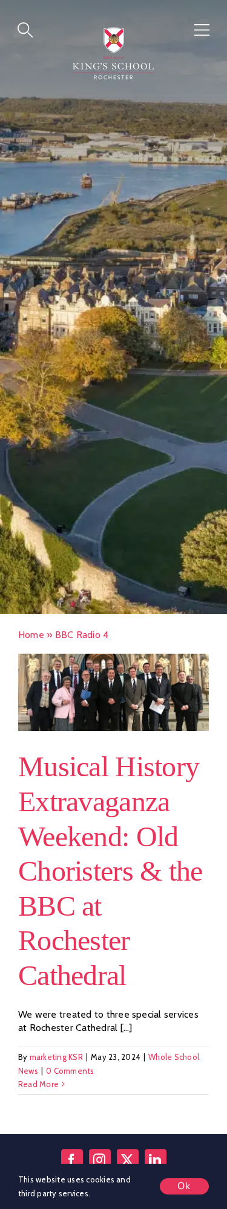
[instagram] (100, 1162)
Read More (38, 1087)
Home (31, 637)
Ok (184, 1186)
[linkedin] (155, 1162)
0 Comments (70, 1073)
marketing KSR (56, 1060)
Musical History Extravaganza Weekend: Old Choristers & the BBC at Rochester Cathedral (110, 873)
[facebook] (72, 1162)
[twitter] (128, 1162)
